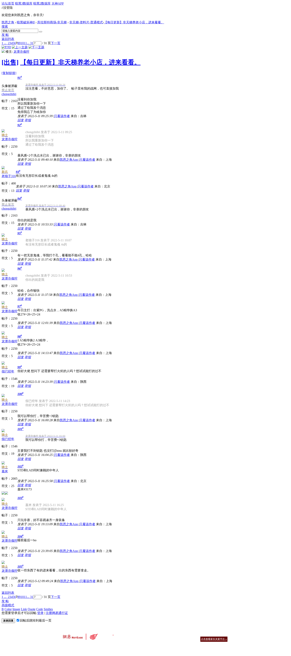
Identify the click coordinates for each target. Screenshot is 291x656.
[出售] (10, 62)
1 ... (4, 43)
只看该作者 (62, 116)
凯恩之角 (8, 22)
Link (24, 609)
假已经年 (8, 371)
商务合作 (211, 634)
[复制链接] (9, 73)
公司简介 (127, 634)
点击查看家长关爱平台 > (214, 639)
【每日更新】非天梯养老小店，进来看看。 (134, 22)
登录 (40, 613)
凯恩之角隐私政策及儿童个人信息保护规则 (169, 634)
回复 (20, 120)
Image (16, 609)
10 (22, 43)
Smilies (48, 609)
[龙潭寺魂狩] (3, 51)
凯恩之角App (69, 159)
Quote (31, 609)
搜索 (5, 26)
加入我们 (222, 634)
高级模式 (8, 605)
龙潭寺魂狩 (21, 51)
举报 (28, 120)
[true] (40, 31)
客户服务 (139, 634)
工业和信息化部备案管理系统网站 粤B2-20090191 (118, 646)
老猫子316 (9, 176)
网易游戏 (199, 634)
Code (39, 609)
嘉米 (5, 471)
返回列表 (8, 39)
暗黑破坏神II (26, 22)
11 (25, 43)
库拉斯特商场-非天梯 (52, 22)
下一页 (55, 43)
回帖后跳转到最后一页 (35, 620)
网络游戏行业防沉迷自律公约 (173, 638)
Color (8, 609)
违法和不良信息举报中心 (76, 646)
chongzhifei (9, 94)
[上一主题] (20, 47)
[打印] (6, 47)
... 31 (30, 43)
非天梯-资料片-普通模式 (86, 22)
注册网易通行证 (57, 613)
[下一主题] (36, 47)
